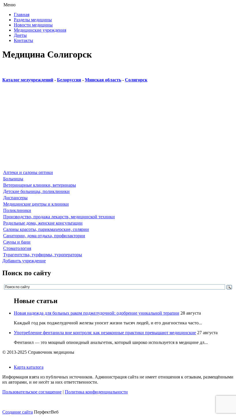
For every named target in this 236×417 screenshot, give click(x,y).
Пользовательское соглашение (32, 391)
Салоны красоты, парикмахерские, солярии (46, 229)
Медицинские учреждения (40, 30)
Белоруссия (69, 79)
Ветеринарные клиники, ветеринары (39, 185)
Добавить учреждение (24, 260)
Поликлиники (17, 210)
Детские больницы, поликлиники (36, 191)
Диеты (20, 35)
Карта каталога (28, 367)
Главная (21, 14)
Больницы (13, 178)
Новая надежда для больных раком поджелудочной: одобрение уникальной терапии (96, 313)
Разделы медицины (33, 19)
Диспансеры (15, 197)
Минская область (103, 79)
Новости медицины (33, 24)
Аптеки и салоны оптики (28, 172)
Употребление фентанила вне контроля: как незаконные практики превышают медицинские (105, 332)
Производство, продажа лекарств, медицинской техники (59, 216)
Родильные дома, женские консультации (43, 223)
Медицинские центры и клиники (36, 204)
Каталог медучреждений (27, 79)
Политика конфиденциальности (96, 391)
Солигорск (136, 79)
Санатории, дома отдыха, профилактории (44, 235)
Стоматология (17, 248)
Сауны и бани (17, 242)
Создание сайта (17, 412)
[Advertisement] (118, 129)
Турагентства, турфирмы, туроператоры (42, 254)
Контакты (23, 40)
